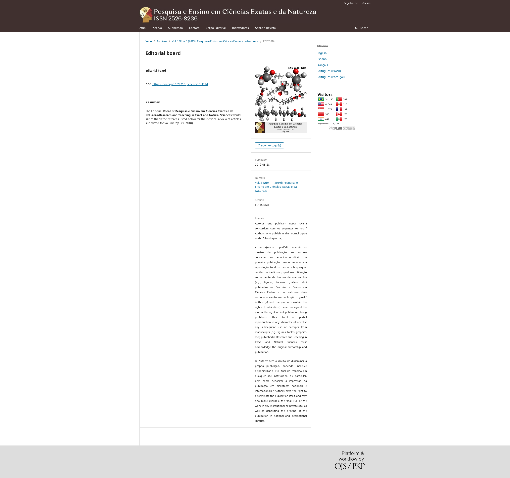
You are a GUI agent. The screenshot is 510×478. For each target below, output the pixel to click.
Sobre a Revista (265, 28)
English (322, 53)
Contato (194, 28)
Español (322, 59)
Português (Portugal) (331, 77)
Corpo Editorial (216, 28)
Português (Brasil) (329, 71)
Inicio (148, 41)
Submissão (175, 28)
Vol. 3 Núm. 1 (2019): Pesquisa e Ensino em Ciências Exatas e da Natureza (215, 41)
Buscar (363, 28)
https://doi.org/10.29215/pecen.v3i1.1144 (180, 84)
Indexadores (240, 28)
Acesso (366, 3)
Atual (142, 28)
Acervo (157, 28)
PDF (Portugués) (271, 145)
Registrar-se (351, 3)
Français (322, 65)
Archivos (162, 41)
